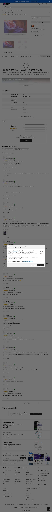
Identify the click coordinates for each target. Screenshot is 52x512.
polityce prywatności (28, 261)
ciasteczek (15, 251)
